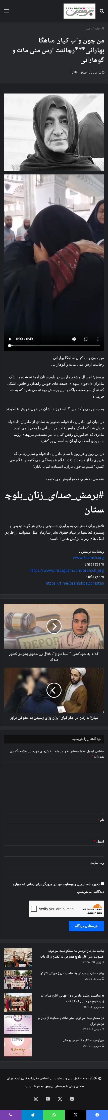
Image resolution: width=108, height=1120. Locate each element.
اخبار (88, 28)
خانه (97, 28)
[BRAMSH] (79, 11)
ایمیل (99, 841)
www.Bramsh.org (88, 557)
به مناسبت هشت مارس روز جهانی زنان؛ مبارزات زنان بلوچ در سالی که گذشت (72, 999)
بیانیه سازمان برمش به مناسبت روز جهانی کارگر (72, 973)
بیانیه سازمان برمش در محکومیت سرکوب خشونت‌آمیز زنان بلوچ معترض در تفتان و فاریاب (72, 954)
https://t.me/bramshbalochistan (75, 583)
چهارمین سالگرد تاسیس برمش (83, 1041)
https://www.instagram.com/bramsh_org (66, 570)
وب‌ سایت (97, 863)
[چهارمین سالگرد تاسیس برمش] (18, 1047)
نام (100, 820)
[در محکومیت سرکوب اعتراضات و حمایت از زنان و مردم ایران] (18, 1024)
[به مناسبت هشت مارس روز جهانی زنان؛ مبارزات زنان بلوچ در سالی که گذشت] (18, 1002)
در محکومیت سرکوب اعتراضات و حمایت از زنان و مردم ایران (71, 1021)
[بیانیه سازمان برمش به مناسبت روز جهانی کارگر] (18, 979)
